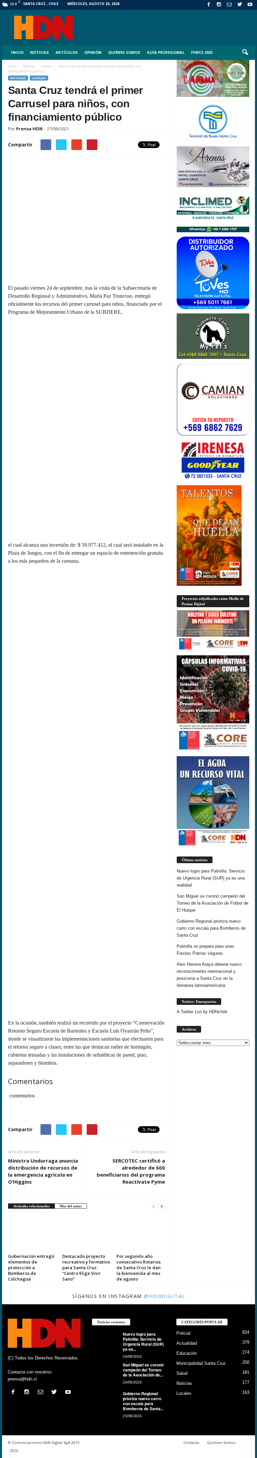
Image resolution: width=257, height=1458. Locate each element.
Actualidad (186, 1343)
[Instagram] (219, 5)
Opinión (92, 52)
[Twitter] (240, 5)
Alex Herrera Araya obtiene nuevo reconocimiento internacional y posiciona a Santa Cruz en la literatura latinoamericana (209, 975)
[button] (245, 52)
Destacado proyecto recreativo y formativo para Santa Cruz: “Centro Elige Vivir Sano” (86, 1267)
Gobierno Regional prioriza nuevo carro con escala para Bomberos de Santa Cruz (211, 928)
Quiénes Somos (124, 52)
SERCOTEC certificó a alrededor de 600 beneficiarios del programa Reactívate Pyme (131, 1171)
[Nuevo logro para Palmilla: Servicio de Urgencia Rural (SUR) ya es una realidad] (105, 1342)
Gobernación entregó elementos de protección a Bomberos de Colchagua (31, 1267)
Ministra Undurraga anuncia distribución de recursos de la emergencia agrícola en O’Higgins (43, 1171)
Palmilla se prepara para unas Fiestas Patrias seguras (205, 950)
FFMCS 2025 (201, 52)
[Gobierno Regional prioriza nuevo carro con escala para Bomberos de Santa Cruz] (105, 1401)
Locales (39, 78)
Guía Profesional (165, 52)
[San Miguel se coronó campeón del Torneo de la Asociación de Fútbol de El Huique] (105, 1372)
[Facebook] (208, 5)
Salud (181, 1373)
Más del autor (71, 1206)
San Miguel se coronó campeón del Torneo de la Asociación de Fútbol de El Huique (212, 903)
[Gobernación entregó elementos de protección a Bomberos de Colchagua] (32, 1233)
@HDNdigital (164, 1296)
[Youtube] (250, 5)
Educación (186, 1353)
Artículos (67, 52)
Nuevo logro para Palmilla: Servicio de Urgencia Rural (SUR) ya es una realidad (211, 878)
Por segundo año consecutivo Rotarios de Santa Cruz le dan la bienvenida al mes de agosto (138, 1267)
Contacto (191, 1442)
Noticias (39, 52)
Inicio (17, 52)
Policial (183, 1333)
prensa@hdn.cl (22, 1378)
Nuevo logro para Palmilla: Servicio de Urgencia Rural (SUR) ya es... (143, 1341)
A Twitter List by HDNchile (202, 1011)
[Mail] (229, 5)
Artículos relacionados (31, 1206)
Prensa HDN (29, 129)
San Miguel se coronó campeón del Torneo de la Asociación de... (143, 1370)
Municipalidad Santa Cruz (201, 1363)
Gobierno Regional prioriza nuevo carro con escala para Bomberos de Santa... (143, 1401)
